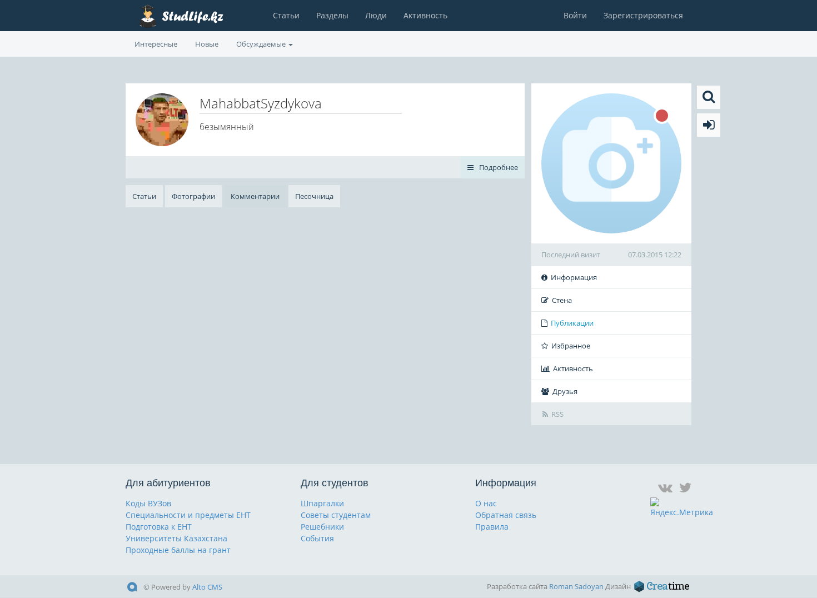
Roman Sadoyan (576, 586)
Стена (562, 300)
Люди (376, 15)
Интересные (155, 44)
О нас (486, 503)
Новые (206, 44)
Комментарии (255, 196)
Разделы (332, 15)
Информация (574, 277)
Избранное (570, 346)
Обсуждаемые (261, 44)
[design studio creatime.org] (661, 586)
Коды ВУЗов (148, 503)
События (317, 538)
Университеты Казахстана (176, 538)
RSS (557, 414)
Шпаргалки (322, 503)
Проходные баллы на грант (178, 550)
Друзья (564, 391)
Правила (492, 526)
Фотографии (193, 196)
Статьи (286, 15)
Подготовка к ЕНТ (159, 526)
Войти (575, 15)
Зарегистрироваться (643, 15)
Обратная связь (505, 515)
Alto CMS (207, 587)
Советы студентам (336, 515)
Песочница (314, 196)
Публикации (572, 323)
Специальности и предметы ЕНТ (188, 515)
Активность (425, 15)
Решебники (322, 526)
